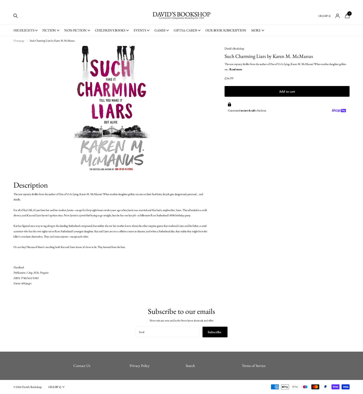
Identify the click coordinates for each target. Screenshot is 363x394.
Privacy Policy (140, 365)
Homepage (18, 40)
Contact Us (81, 365)
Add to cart (287, 91)
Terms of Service (254, 365)
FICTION (49, 30)
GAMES (159, 30)
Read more (235, 69)
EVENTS (140, 30)
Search (190, 365)
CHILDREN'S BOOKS (110, 30)
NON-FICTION (75, 30)
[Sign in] (337, 16)
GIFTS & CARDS (185, 30)
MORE (256, 30)
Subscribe (215, 332)
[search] (15, 16)
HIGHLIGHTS (23, 30)
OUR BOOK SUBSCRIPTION (225, 30)
